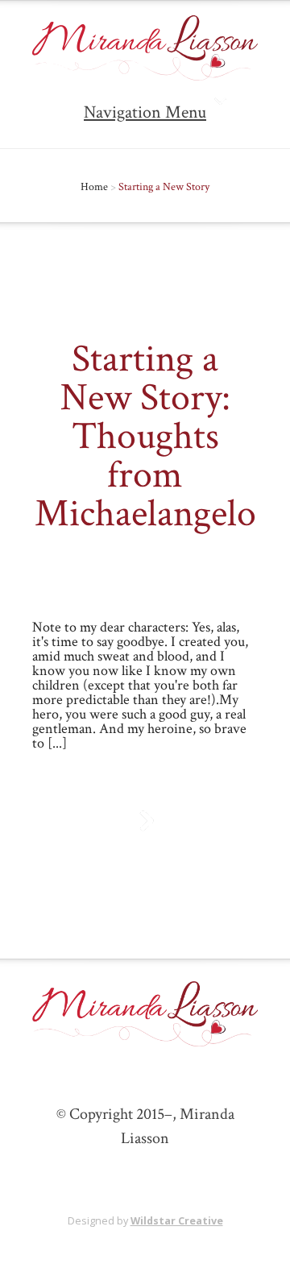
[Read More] (145, 821)
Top (272, 1250)
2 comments (161, 581)
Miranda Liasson (107, 560)
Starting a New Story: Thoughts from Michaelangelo (145, 436)
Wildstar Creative (176, 1221)
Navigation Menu (145, 112)
